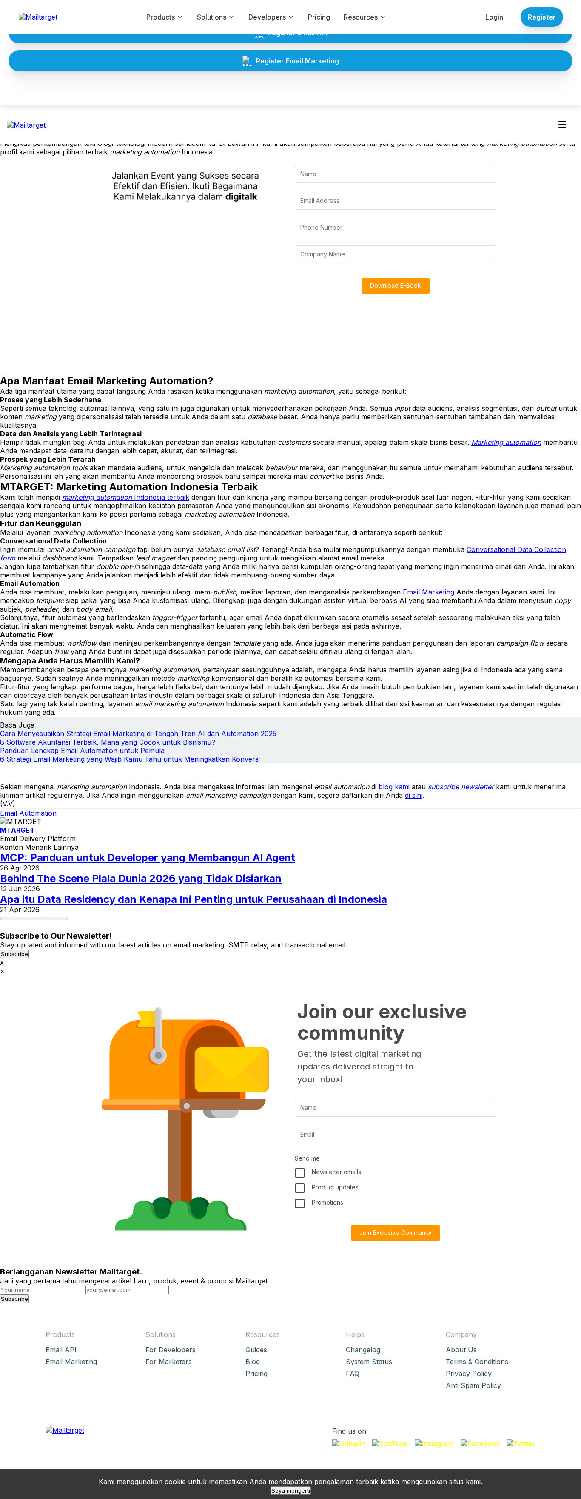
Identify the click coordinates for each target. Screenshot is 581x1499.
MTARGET (17, 830)
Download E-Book (395, 285)
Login (494, 17)
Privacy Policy (469, 1373)
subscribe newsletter (461, 786)
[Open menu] (562, 125)
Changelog (363, 1349)
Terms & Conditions (477, 1361)
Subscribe (14, 953)
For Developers (170, 1349)
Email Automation (28, 813)
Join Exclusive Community (395, 1232)
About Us (461, 1349)
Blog (252, 1361)
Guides (256, 1349)
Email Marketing (428, 592)
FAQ (352, 1373)
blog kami (394, 786)
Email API (61, 1349)
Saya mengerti (290, 1490)
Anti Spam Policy (473, 1385)
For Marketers (168, 1361)
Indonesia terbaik (125, 497)
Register (542, 17)
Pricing (319, 17)
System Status (369, 1361)
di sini (413, 795)
